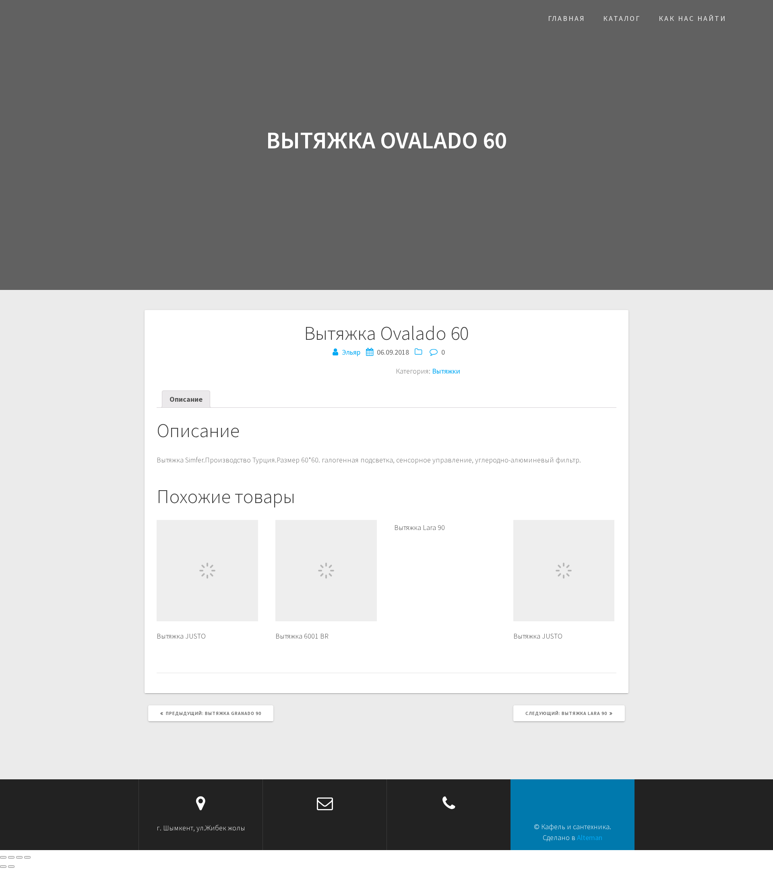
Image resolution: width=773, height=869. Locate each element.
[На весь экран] (19, 857)
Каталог (622, 18)
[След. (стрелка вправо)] (11, 866)
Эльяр (351, 352)
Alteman (589, 837)
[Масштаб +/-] (27, 857)
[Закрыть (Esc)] (3, 857)
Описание (186, 399)
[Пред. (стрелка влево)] (3, 866)
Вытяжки (446, 371)
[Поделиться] (11, 857)
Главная (566, 18)
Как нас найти (692, 18)
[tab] (186, 399)
